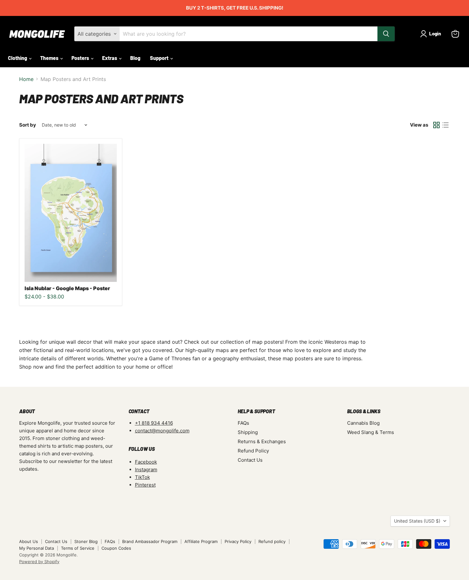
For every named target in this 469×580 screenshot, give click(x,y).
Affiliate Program (201, 541)
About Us (28, 541)
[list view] (445, 125)
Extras (110, 58)
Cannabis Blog (363, 423)
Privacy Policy (238, 541)
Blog (135, 58)
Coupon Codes (116, 548)
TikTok (142, 477)
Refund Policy (253, 451)
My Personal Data (36, 548)
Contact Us (250, 460)
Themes (49, 58)
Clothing (18, 58)
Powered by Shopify (39, 561)
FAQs (243, 423)
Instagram (146, 469)
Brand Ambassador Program (149, 541)
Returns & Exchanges (262, 441)
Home (26, 79)
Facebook (146, 462)
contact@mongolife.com (162, 431)
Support (159, 58)
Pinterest (145, 485)
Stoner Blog (86, 541)
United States (417, 521)
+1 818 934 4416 (154, 423)
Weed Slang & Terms (370, 432)
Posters (80, 58)
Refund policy (272, 541)
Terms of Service (77, 548)
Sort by (27, 125)
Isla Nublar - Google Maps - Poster (67, 288)
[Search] (386, 33)
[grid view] (436, 125)
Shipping (248, 432)
